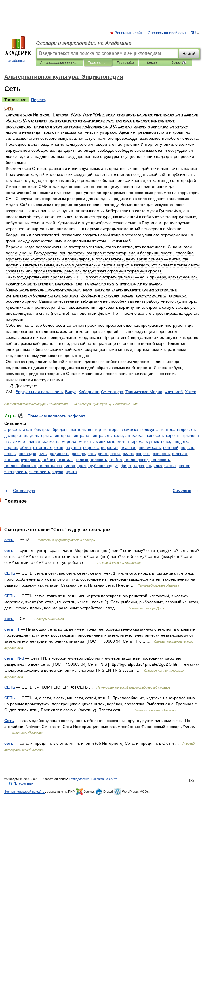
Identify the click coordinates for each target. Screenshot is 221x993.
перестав (109, 447)
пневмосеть (150, 447)
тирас (69, 465)
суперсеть (30, 459)
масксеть (50, 441)
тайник (48, 459)
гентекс (168, 429)
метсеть (86, 441)
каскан (138, 435)
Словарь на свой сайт (167, 33)
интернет (63, 435)
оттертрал (42, 447)
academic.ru (18, 61)
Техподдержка (79, 779)
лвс (7, 441)
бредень (60, 429)
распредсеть (84, 453)
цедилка (154, 465)
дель (34, 435)
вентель (78, 429)
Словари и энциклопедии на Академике (84, 43)
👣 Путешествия (21, 783)
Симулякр (182, 490)
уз (116, 465)
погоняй (170, 447)
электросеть (15, 471)
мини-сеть (105, 441)
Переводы (125, 63)
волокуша (149, 429)
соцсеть (143, 453)
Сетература (24, 490)
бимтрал (42, 429)
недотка (182, 441)
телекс (82, 459)
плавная (128, 447)
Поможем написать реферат (56, 416)
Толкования (97, 63)
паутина (73, 447)
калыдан (122, 435)
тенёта (115, 459)
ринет (103, 453)
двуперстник (16, 435)
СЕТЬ (9, 573)
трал (81, 465)
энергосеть (39, 471)
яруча (57, 471)
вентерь (110, 429)
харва (138, 465)
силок (128, 453)
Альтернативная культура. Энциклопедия (59, 63)
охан (58, 447)
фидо (126, 465)
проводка (27, 453)
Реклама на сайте (104, 779)
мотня (123, 441)
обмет (25, 447)
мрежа (137, 441)
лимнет (19, 441)
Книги (152, 63)
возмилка (129, 429)
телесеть (98, 459)
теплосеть (160, 459)
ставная (179, 453)
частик (170, 465)
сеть (9, 539)
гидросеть (186, 429)
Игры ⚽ (179, 63)
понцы (10, 453)
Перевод (39, 99)
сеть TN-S (14, 658)
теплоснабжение (20, 465)
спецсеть (161, 453)
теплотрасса (50, 465)
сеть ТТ (12, 629)
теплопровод (136, 459)
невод (166, 441)
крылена (191, 435)
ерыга (46, 435)
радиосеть (59, 453)
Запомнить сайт (128, 33)
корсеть (173, 435)
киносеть (155, 435)
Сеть (9, 720)
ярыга (71, 471)
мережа (69, 441)
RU (193, 33)
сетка (115, 453)
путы (43, 453)
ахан (27, 429)
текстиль (65, 459)
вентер (94, 429)
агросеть (12, 429)
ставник (11, 459)
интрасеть (102, 435)
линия (34, 441)
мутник (152, 441)
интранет (82, 435)
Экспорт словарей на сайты (24, 791)
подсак (187, 447)
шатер (184, 465)
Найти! (188, 53)
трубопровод (100, 465)
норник (11, 447)
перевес (91, 447)
